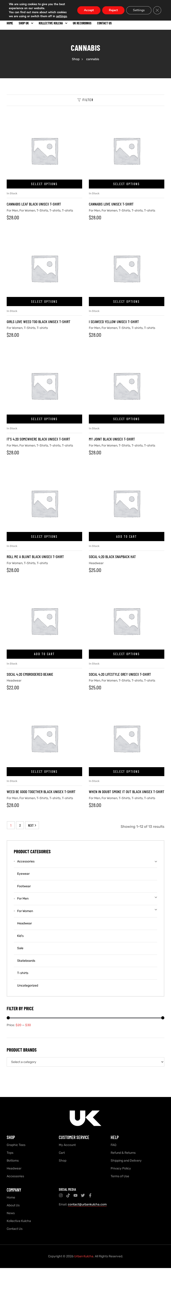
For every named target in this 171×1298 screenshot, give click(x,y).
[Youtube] (75, 1195)
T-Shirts (42, 210)
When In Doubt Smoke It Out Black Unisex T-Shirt (126, 791)
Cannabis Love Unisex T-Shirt (111, 203)
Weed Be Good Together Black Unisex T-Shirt (41, 791)
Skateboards (26, 961)
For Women (27, 210)
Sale (20, 948)
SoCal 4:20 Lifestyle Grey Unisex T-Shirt (120, 674)
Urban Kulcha (83, 1256)
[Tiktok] (68, 1195)
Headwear (96, 563)
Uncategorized (27, 985)
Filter (88, 100)
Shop (75, 59)
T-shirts (55, 210)
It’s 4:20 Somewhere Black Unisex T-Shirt (38, 438)
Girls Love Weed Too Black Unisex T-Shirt (38, 321)
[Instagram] (61, 1195)
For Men (12, 210)
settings (61, 16)
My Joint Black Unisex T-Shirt (112, 438)
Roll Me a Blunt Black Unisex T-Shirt (35, 556)
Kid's (20, 936)
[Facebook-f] (90, 1195)
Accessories (26, 861)
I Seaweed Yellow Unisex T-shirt (114, 321)
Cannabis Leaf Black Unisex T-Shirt (34, 203)
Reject (113, 10)
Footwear (24, 886)
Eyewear (23, 874)
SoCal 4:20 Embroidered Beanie (30, 674)
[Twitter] (83, 1195)
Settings (139, 10)
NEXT (31, 825)
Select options (44, 184)
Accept (89, 10)
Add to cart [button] (126, 536)
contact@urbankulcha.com (87, 1204)
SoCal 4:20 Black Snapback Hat (112, 556)
